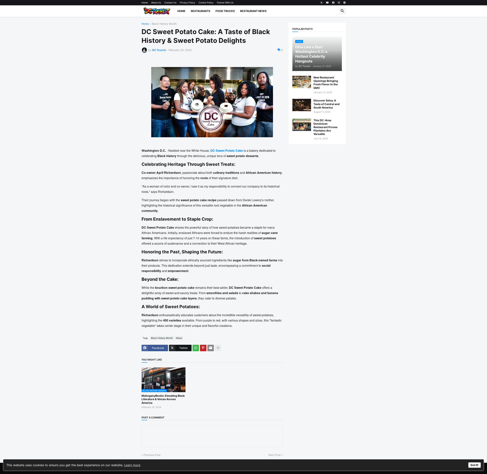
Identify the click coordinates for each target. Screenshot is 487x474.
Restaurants (200, 11)
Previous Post (152, 454)
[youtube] (327, 2)
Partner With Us (225, 2)
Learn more (132, 465)
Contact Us (170, 2)
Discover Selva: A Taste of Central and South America (327, 104)
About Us (156, 2)
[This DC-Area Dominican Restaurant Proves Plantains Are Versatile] (301, 125)
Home (145, 2)
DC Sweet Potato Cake (226, 150)
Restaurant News (253, 11)
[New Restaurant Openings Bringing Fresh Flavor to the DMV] (301, 82)
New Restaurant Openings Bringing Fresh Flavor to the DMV (326, 82)
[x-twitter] (321, 2)
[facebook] (333, 2)
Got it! (474, 465)
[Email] (210, 348)
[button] (342, 11)
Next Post (274, 454)
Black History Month (164, 23)
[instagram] (339, 2)
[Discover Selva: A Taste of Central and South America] (301, 105)
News (179, 338)
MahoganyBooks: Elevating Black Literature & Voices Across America (163, 399)
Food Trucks (225, 11)
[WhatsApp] (196, 348)
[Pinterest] (203, 348)
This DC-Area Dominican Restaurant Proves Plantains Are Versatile (325, 127)
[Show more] (218, 348)
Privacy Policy (187, 2)
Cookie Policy (206, 2)
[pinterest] (344, 2)
